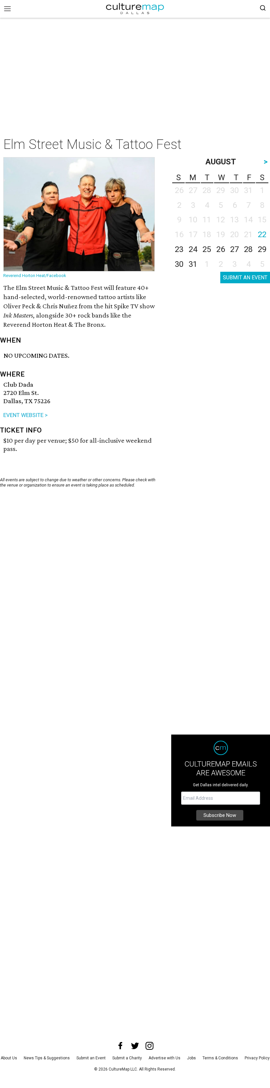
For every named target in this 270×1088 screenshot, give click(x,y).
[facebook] (120, 1046)
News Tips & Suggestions (47, 1058)
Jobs (191, 1058)
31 (193, 264)
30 (179, 264)
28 (248, 249)
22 (262, 234)
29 (262, 249)
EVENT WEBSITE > (25, 415)
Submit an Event (91, 1058)
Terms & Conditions (220, 1058)
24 (193, 249)
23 (179, 249)
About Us (9, 1058)
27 (234, 249)
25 (206, 249)
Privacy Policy (257, 1058)
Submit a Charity (127, 1058)
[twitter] (135, 1046)
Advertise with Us (164, 1058)
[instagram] (149, 1046)
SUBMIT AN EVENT (245, 277)
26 (220, 249)
